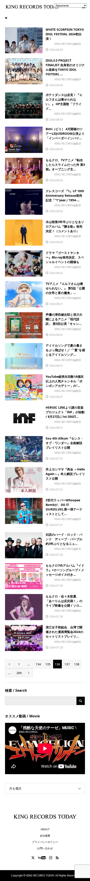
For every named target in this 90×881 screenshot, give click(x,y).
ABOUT (45, 829)
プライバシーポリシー (45, 842)
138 (76, 664)
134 (38, 664)
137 (67, 664)
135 (47, 664)
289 (19, 673)
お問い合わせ (45, 848)
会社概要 (45, 835)
